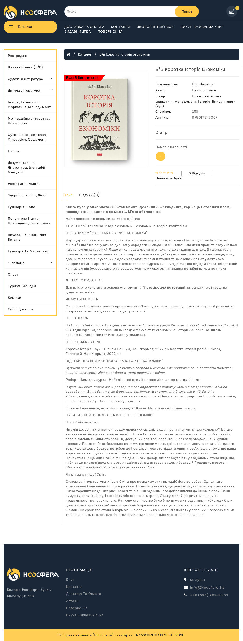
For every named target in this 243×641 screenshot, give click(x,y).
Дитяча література (24, 90)
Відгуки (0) (89, 194)
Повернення (110, 31)
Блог (70, 579)
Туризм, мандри (22, 286)
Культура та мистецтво (28, 251)
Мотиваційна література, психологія (29, 120)
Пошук (187, 11)
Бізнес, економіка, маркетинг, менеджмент (29, 104)
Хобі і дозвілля (21, 309)
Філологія (16, 262)
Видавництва (77, 31)
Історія (14, 151)
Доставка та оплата (84, 26)
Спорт (13, 274)
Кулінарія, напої (22, 207)
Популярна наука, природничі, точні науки (29, 221)
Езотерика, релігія (24, 183)
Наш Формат (203, 84)
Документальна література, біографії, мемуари (27, 167)
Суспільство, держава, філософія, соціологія (27, 137)
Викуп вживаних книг (202, 26)
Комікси (14, 297)
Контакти (120, 26)
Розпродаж (17, 55)
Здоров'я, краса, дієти (27, 195)
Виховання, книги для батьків (27, 237)
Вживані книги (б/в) (25, 67)
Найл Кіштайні (204, 90)
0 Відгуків (197, 173)
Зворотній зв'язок (155, 26)
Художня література (25, 78)
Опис (68, 194)
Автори (72, 600)
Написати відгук (169, 178)
